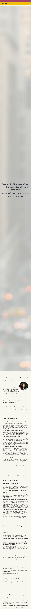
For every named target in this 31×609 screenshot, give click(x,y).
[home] (4, 3)
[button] (28, 4)
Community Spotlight (15, 182)
